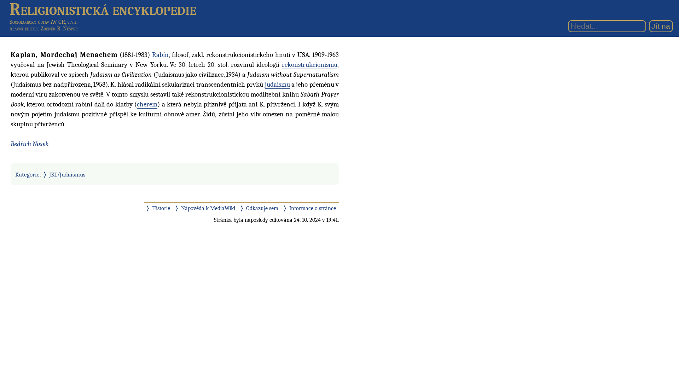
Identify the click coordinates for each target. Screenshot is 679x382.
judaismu (277, 84)
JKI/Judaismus (67, 174)
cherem (147, 104)
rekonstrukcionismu (309, 65)
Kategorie (27, 174)
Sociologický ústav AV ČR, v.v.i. (44, 21)
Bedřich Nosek (29, 144)
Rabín (160, 55)
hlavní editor (24, 28)
